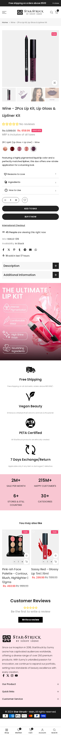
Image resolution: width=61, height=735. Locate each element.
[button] (10, 124)
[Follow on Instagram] (12, 676)
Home (5, 22)
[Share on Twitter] (9, 249)
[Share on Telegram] (25, 249)
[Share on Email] (30, 249)
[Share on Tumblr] (19, 249)
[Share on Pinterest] (14, 249)
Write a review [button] (30, 619)
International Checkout (13, 225)
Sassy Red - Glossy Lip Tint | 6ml (44, 571)
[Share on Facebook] (3, 249)
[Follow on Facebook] (3, 676)
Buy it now (30, 216)
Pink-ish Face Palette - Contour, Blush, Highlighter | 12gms (15, 575)
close (56, 3)
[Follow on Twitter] (7, 676)
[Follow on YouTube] (16, 676)
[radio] (5, 149)
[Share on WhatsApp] (35, 249)
